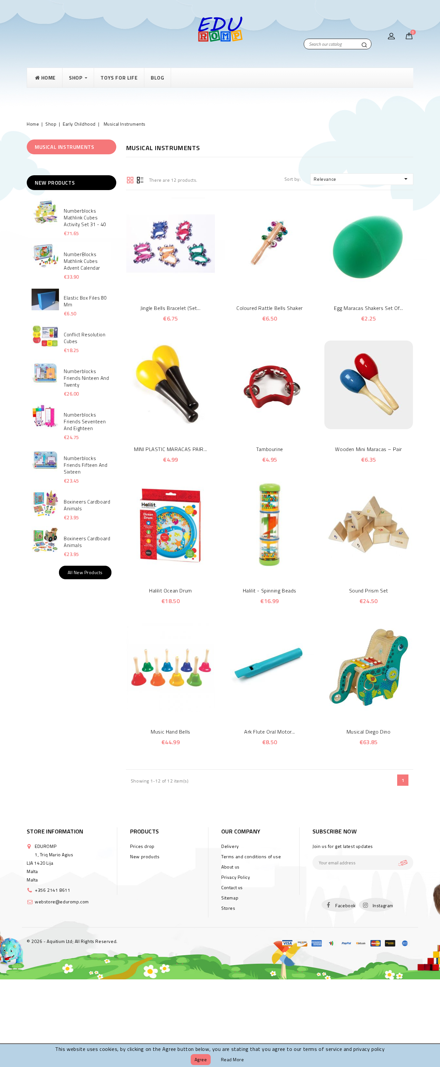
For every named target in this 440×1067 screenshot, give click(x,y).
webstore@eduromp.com (62, 901)
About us (230, 866)
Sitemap (229, 897)
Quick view (161, 284)
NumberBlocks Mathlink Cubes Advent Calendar (82, 261)
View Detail (179, 284)
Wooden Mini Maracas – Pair (368, 449)
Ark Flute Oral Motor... (269, 731)
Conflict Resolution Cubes (84, 338)
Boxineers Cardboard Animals (87, 505)
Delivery (230, 846)
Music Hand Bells (170, 731)
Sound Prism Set (368, 590)
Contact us (232, 887)
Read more (232, 1059)
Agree (201, 1059)
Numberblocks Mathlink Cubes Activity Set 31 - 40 (85, 217)
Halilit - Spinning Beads (269, 590)
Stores (228, 908)
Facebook (345, 905)
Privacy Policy (235, 877)
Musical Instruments (64, 147)
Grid (130, 179)
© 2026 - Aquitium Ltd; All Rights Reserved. (72, 941)
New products (144, 856)
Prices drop (142, 846)
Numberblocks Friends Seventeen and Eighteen (85, 421)
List (140, 179)
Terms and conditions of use (251, 856)
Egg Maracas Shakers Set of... (368, 308)
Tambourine (269, 449)
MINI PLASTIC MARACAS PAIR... (170, 449)
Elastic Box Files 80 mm (85, 301)
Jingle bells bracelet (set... (170, 308)
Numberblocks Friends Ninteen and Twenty (86, 378)
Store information (55, 831)
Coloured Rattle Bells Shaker (269, 308)
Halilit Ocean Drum (170, 590)
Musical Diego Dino (369, 731)
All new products (85, 572)
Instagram (383, 905)
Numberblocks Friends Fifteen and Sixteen (85, 465)
